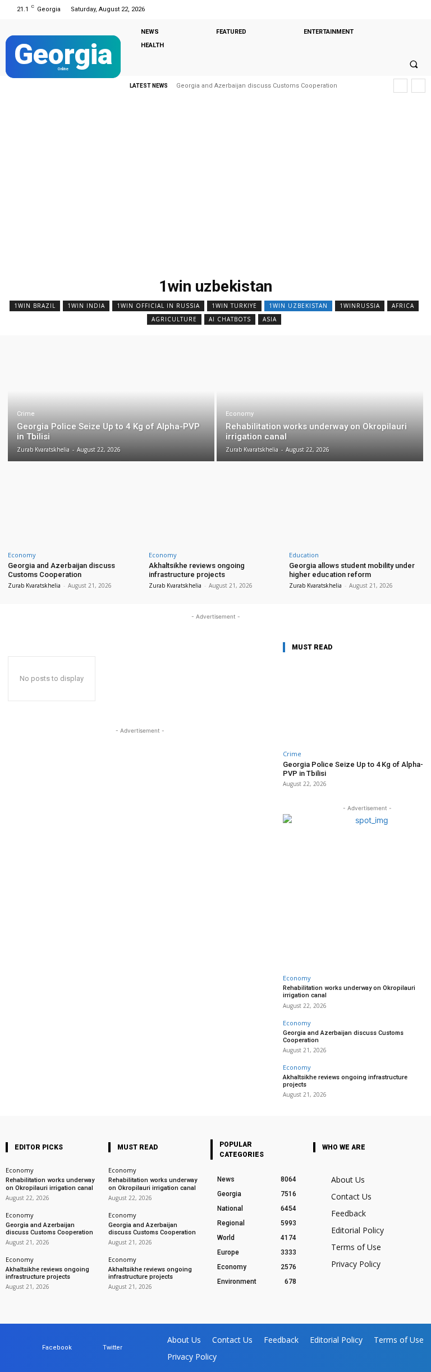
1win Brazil (35, 306)
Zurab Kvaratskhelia (34, 585)
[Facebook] (402, 9)
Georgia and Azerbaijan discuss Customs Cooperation (61, 570)
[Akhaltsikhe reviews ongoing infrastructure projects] (216, 506)
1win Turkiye (234, 306)
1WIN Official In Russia (158, 306)
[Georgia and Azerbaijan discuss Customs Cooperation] (75, 506)
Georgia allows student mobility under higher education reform (352, 570)
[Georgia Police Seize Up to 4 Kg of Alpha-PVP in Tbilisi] (111, 403)
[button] (413, 64)
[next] (418, 86)
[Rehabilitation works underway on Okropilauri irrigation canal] (320, 403)
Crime (26, 413)
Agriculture (174, 319)
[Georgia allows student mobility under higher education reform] (356, 506)
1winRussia (360, 306)
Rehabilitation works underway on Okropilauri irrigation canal (50, 1183)
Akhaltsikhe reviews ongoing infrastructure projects (262, 85)
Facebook (57, 1347)
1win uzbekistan (298, 306)
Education (304, 555)
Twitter (112, 1347)
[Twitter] (416, 9)
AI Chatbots (230, 319)
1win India (86, 306)
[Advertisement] (215, 188)
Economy (240, 413)
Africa (403, 306)
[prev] (400, 86)
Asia (270, 319)
